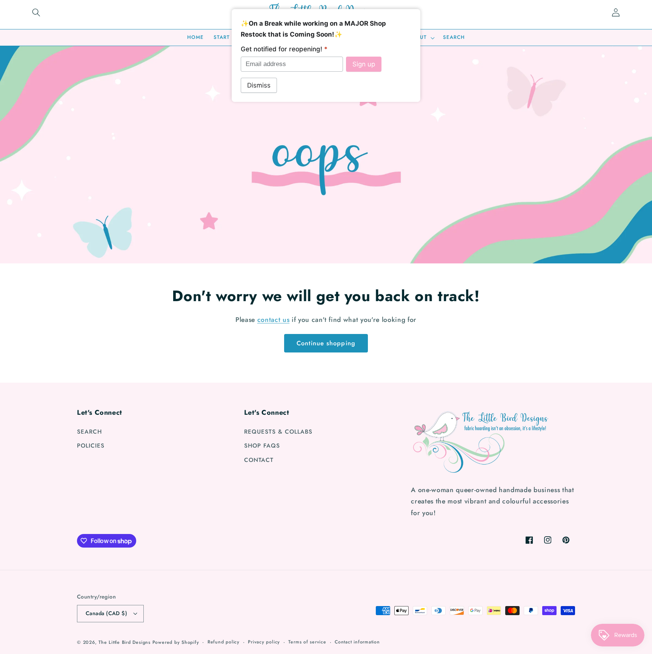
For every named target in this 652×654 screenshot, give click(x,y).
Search (89, 432)
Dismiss (259, 85)
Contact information (357, 642)
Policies (91, 446)
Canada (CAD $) (106, 613)
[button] (36, 12)
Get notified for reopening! (284, 49)
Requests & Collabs (278, 432)
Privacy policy (264, 642)
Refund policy (224, 642)
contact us (273, 320)
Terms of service (307, 642)
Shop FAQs (262, 446)
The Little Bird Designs (124, 642)
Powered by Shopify (175, 642)
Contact (259, 460)
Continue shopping (326, 343)
